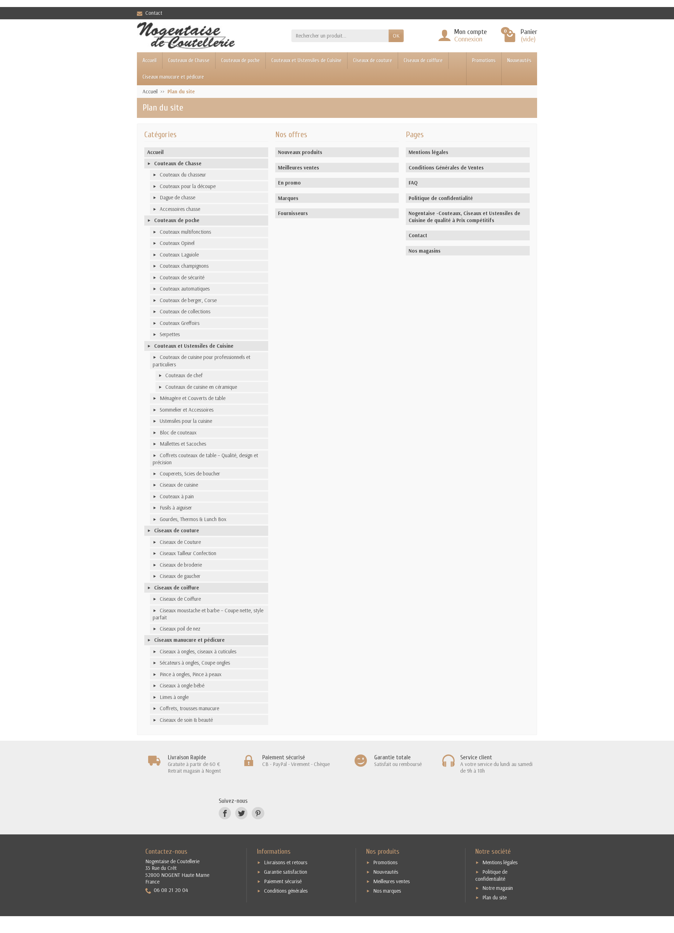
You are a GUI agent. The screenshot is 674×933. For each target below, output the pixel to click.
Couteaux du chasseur (183, 174)
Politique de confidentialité (441, 198)
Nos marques (387, 890)
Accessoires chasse (180, 209)
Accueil (150, 61)
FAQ (413, 182)
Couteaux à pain (177, 496)
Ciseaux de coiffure (423, 61)
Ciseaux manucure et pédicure (173, 77)
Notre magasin (497, 888)
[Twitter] (241, 813)
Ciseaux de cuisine (179, 484)
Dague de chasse (177, 197)
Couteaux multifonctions (185, 231)
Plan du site (494, 897)
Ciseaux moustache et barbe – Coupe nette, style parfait (208, 614)
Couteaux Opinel (177, 243)
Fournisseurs (293, 213)
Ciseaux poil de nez (180, 628)
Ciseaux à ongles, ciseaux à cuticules (198, 651)
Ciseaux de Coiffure (180, 598)
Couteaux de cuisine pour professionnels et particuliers (201, 361)
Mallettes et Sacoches (183, 443)
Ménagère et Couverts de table (192, 398)
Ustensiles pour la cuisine (186, 421)
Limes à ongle (174, 697)
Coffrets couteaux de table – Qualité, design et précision (205, 459)
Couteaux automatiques (185, 288)
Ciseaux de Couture (180, 542)
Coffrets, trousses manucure (189, 708)
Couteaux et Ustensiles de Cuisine (306, 61)
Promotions (484, 61)
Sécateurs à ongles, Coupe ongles (195, 662)
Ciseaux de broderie (181, 564)
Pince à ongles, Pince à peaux (191, 674)
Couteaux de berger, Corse (188, 300)
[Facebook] (225, 813)
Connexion (468, 38)
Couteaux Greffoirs (179, 323)
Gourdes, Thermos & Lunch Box (193, 519)
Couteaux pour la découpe (188, 186)
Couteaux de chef (184, 375)
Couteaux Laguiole (179, 254)
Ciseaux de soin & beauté (186, 720)
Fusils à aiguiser (176, 507)
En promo (289, 182)
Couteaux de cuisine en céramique (201, 387)
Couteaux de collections (185, 311)
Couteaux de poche (240, 61)
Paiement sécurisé (283, 881)
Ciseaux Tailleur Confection (188, 553)
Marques (288, 198)
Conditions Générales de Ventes (446, 167)
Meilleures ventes (298, 167)
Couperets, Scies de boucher (190, 473)
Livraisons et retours (285, 862)
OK (396, 35)
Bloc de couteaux (178, 432)
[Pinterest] (258, 813)
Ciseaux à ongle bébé (182, 685)
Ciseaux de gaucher (180, 576)
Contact (153, 12)
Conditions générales (286, 890)
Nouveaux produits (300, 152)
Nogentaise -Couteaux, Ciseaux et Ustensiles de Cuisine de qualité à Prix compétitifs (464, 217)
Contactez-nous (166, 851)
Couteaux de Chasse (189, 61)
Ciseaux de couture (372, 61)
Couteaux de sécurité (182, 277)
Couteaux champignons (184, 265)
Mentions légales (428, 152)
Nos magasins (425, 250)
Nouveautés (519, 61)
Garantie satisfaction (285, 871)
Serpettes (170, 334)
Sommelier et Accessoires (186, 409)
